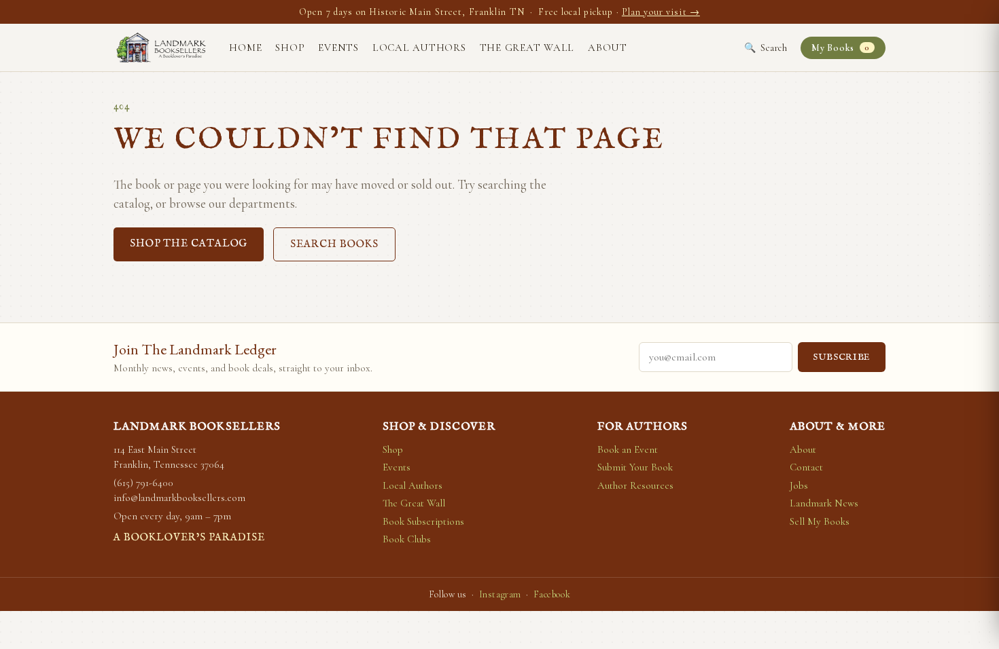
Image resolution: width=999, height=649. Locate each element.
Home (245, 47)
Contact (806, 467)
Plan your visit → (661, 12)
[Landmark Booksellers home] (161, 47)
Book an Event (627, 449)
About (607, 47)
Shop (289, 47)
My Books (840, 48)
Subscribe (842, 357)
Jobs (799, 485)
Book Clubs (407, 539)
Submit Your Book (635, 467)
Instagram (500, 594)
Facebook (551, 594)
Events (338, 47)
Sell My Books (819, 521)
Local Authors (419, 47)
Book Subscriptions (423, 521)
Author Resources (635, 485)
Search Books (334, 244)
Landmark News (824, 503)
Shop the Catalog (188, 243)
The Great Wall (527, 47)
